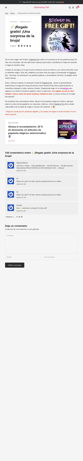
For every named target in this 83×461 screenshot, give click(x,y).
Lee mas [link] (11, 141)
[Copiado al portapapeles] (30, 46)
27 (17, 217)
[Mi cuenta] (73, 7)
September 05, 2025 (21, 170)
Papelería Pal (34, 60)
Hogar (6, 13)
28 (19, 217)
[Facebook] (19, 46)
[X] (21, 46)
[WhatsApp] (27, 46)
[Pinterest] (24, 46)
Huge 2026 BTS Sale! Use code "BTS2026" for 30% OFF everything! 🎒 (43, 2)
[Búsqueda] (69, 7)
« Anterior (8, 217)
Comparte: (13, 46)
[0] (76, 7)
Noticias (12, 13)
